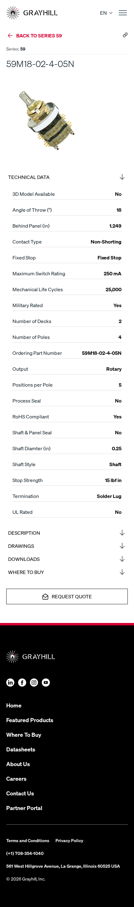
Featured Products (29, 719)
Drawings (21, 546)
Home (14, 705)
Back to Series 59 (39, 35)
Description (24, 532)
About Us (18, 763)
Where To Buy (23, 734)
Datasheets (20, 749)
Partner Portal (24, 807)
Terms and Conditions (27, 840)
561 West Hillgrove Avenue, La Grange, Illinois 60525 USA (63, 866)
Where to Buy (26, 572)
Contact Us (20, 793)
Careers (16, 778)
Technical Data (29, 177)
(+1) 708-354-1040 (25, 853)
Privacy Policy (69, 840)
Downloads (24, 559)
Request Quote (72, 596)
